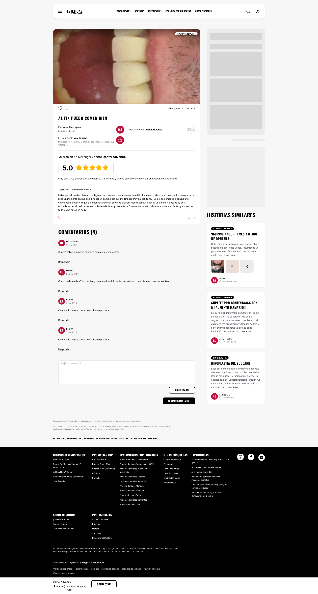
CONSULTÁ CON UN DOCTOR (178, 11)
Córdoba (96, 473)
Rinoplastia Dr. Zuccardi (231, 363)
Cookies (95, 569)
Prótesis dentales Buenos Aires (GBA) (137, 464)
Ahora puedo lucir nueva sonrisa (206, 467)
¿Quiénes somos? (61, 519)
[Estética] (75, 12)
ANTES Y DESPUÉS (203, 11)
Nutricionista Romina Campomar (68, 476)
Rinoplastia (220, 358)
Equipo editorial (60, 524)
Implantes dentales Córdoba (132, 476)
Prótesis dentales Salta (130, 495)
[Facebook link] (251, 458)
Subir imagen (182, 390)
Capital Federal (99, 459)
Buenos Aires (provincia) (103, 468)
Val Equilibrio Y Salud (62, 472)
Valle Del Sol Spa (61, 459)
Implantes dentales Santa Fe (133, 481)
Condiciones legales (131, 569)
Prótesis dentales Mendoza (132, 486)
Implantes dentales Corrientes (133, 500)
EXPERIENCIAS (154, 11)
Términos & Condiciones (64, 573)
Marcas (95, 528)
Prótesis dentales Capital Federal (135, 459)
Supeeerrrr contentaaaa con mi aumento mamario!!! (234, 305)
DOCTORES (139, 11)
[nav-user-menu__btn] (257, 11)
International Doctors (102, 538)
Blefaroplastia (169, 482)
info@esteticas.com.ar (93, 562)
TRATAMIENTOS (124, 11)
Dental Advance (153, 129)
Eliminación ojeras (171, 478)
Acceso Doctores (100, 519)
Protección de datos (62, 569)
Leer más (229, 255)
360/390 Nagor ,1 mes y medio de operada (234, 236)
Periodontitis (169, 464)
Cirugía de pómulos (172, 459)
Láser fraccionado (171, 473)
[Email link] (261, 457)
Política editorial (152, 569)
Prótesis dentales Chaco (131, 504)
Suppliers (96, 533)
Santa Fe (96, 478)
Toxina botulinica (171, 468)
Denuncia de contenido (64, 528)
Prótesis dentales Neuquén (132, 490)
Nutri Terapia (59, 481)
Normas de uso (82, 569)
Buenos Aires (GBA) (101, 464)
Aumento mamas (222, 228)
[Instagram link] (240, 458)
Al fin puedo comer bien (202, 472)
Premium (96, 524)
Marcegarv (75, 127)
